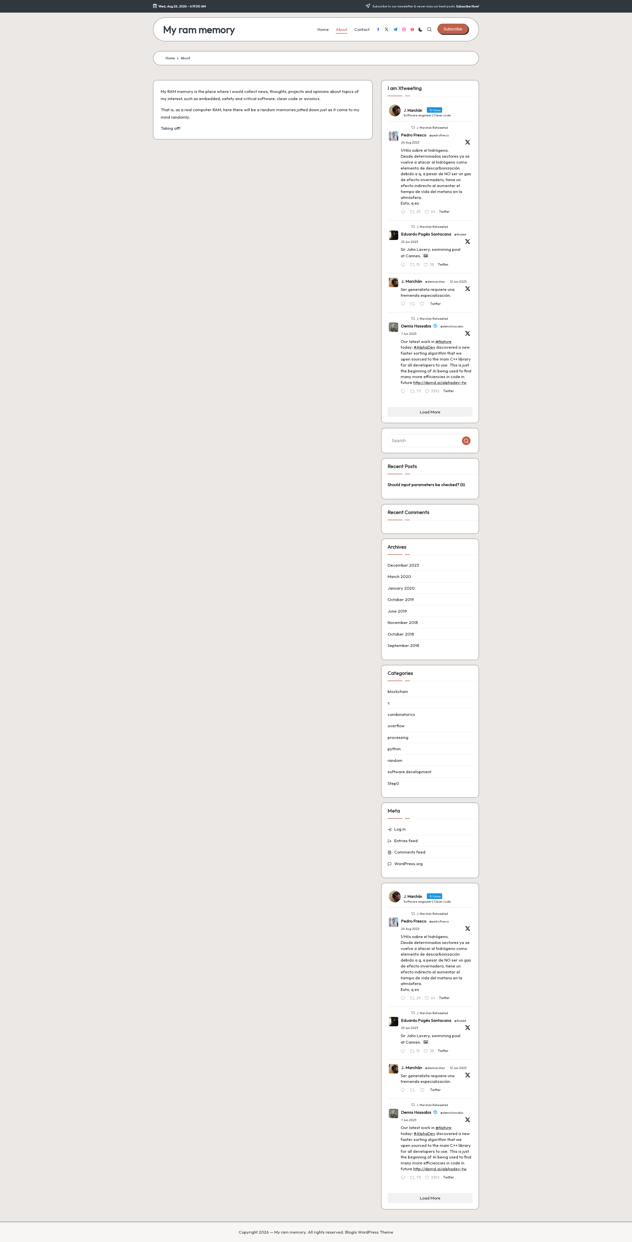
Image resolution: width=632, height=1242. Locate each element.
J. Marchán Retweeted (432, 127)
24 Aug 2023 (410, 142)
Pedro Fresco (413, 134)
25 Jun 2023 (409, 242)
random (395, 760)
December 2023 (403, 565)
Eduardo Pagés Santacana (426, 233)
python (394, 748)
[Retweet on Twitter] (413, 127)
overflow (396, 725)
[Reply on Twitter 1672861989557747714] (404, 265)
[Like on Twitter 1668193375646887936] (424, 304)
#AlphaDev (424, 347)
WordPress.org (408, 863)
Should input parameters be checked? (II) (426, 484)
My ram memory (199, 29)
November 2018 (403, 622)
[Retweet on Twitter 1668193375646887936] (414, 304)
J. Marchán (411, 281)
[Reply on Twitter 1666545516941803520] (404, 391)
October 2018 (401, 634)
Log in (400, 829)
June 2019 (397, 611)
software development (409, 771)
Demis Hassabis (416, 325)
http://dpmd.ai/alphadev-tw (440, 382)
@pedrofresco (439, 135)
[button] (452, 29)
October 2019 (401, 599)
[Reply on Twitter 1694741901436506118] (404, 212)
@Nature (443, 341)
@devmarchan (435, 281)
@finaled (460, 234)
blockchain (398, 691)
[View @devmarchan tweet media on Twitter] (425, 255)
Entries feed (406, 840)
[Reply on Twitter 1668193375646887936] (404, 304)
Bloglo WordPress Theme (369, 1232)
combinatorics (401, 714)
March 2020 (399, 576)
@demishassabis (451, 326)
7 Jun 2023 (408, 334)
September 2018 (403, 645)
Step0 (393, 783)
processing (398, 737)
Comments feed (409, 852)
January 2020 (401, 588)
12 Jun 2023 (458, 281)
